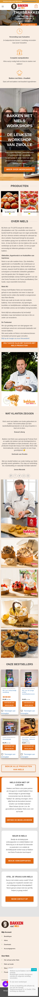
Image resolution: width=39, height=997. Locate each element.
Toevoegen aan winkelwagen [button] (9, 704)
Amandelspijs (7, 739)
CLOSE (34, 969)
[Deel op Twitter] (19, 476)
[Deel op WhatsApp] (11, 476)
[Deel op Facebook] (15, 476)
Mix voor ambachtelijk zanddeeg (9, 691)
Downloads (7, 944)
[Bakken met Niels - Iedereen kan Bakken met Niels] (19, 6)
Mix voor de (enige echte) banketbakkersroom (28, 692)
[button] (3, 6)
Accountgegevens (9, 948)
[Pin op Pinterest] (28, 476)
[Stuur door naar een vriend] (24, 476)
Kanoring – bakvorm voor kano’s (28, 740)
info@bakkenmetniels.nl (29, 1)
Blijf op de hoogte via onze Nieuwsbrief (15, 338)
